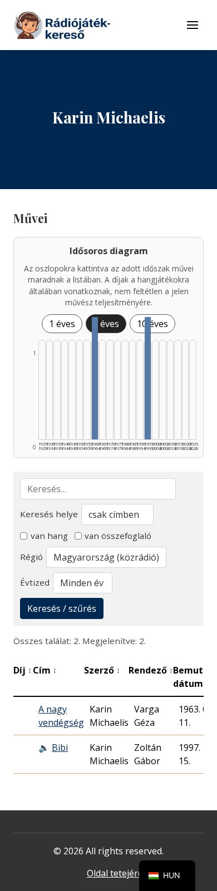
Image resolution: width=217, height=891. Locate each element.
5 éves (106, 324)
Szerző (102, 670)
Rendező (151, 670)
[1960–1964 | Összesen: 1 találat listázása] (95, 378)
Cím (45, 670)
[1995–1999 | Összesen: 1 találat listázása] (148, 378)
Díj (22, 670)
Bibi (60, 747)
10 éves (152, 324)
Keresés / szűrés (61, 608)
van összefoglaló (118, 535)
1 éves (62, 324)
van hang (49, 535)
